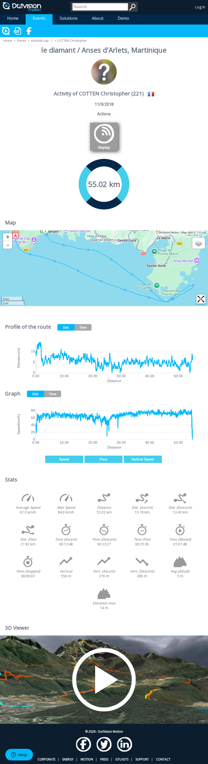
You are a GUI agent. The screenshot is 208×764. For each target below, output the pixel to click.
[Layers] (198, 243)
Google (201, 232)
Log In (200, 7)
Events (39, 18)
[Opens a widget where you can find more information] (19, 755)
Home (13, 18)
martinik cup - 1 (42, 40)
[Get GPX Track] (18, 31)
